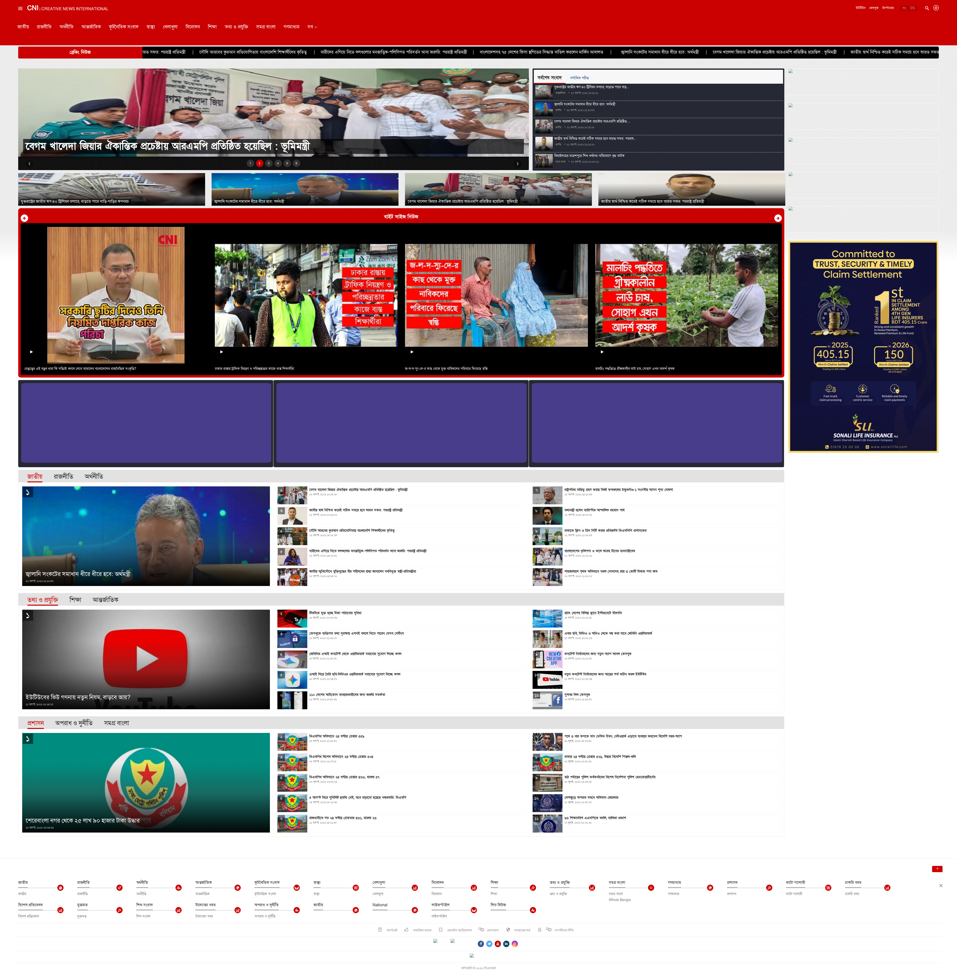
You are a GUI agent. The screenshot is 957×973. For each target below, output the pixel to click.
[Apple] (460, 944)
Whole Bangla (620, 900)
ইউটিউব (861, 8)
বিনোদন (193, 27)
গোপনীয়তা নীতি (564, 930)
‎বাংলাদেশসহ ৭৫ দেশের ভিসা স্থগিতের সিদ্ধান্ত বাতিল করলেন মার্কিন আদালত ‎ (321, 52)
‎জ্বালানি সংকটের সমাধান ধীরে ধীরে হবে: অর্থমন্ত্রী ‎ (439, 52)
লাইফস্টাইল (441, 905)
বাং (904, 8)
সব (310, 27)
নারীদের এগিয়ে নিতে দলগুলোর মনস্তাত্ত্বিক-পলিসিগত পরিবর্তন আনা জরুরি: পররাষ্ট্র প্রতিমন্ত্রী (173, 52)
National (380, 905)
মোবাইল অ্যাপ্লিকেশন (459, 930)
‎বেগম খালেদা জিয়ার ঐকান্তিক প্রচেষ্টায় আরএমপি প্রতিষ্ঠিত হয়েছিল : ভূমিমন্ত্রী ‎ (554, 52)
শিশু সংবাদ (144, 905)
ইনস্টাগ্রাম (888, 8)
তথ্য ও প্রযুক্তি (236, 27)
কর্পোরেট (391, 930)
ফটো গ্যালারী (795, 882)
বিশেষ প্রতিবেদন (30, 905)
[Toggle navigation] (19, 19)
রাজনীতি (44, 27)
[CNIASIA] (475, 956)
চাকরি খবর (853, 882)
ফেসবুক (873, 8)
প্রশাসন (732, 882)
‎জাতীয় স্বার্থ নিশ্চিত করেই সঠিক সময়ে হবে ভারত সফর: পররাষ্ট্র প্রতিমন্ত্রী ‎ (688, 52)
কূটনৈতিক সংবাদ (124, 27)
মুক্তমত (82, 905)
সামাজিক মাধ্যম (421, 930)
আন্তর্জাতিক (91, 27)
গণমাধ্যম (292, 27)
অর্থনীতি (67, 27)
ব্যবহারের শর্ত (522, 930)
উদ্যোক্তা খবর (205, 905)
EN (912, 8)
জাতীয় (23, 27)
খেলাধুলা (170, 27)
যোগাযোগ (493, 930)
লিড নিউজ (498, 905)
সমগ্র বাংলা (266, 27)
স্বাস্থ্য (151, 27)
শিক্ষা (212, 27)
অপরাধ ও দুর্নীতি (266, 905)
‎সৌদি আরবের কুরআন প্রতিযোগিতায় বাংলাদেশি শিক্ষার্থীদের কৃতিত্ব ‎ (813, 52)
